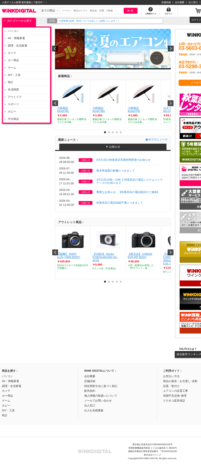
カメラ (12, 52)
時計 (10, 82)
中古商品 (13, 119)
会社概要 (179, 2)
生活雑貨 (13, 89)
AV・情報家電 (16, 38)
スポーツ (13, 104)
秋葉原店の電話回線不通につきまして (119, 202)
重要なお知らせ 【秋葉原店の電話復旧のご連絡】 (128, 192)
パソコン (13, 30)
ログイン (196, 19)
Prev (55, 103)
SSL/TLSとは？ (188, 348)
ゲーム (12, 67)
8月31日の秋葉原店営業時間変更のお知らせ (123, 159)
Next (171, 103)
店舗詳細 (166, 2)
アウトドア (15, 97)
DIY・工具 (14, 75)
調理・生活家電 (17, 45)
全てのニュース (158, 139)
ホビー (12, 111)
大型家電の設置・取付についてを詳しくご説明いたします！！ (89, 21)
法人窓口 (193, 2)
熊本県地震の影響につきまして (115, 170)
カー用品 (13, 60)
